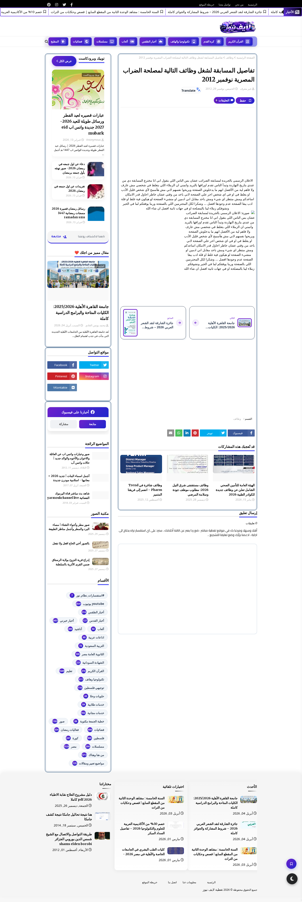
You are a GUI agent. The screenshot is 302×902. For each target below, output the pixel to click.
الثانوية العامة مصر (90, 654)
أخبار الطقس (93, 612)
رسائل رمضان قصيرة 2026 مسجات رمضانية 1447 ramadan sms (68, 213)
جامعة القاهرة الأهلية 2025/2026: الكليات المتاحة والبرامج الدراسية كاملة (81, 312)
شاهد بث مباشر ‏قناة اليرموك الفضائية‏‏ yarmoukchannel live (68, 496)
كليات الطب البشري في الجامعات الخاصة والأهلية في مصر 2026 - (143, 851)
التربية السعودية (91, 646)
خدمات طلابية (93, 704)
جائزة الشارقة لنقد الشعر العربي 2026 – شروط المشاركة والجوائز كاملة (225, 12)
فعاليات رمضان (67, 730)
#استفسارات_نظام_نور (87, 595)
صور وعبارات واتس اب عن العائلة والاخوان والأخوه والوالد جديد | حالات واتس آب (70, 458)
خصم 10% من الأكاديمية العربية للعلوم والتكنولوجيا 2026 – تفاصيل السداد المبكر (142, 828)
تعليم (65, 671)
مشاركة (63, 424)
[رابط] (71, 4)
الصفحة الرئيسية (246, 57)
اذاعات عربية (93, 637)
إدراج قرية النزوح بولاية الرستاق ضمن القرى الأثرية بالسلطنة (71, 562)
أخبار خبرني (63, 621)
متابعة (92, 424)
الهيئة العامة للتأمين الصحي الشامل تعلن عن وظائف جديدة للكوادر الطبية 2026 (235, 489)
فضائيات (96, 730)
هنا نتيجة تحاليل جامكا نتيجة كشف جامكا (69, 817)
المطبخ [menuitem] (55, 41)
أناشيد (75, 629)
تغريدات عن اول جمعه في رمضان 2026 (69, 188)
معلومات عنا (189, 882)
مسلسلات (95, 746)
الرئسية (211, 882)
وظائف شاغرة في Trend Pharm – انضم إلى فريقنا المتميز (145, 489)
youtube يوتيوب (90, 604)
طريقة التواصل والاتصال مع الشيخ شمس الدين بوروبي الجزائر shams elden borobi (69, 839)
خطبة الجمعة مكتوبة (89, 721)
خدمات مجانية (92, 713)
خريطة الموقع (206, 4)
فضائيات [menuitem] (77, 41)
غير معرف (245, 89)
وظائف (229, 57)
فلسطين (96, 738)
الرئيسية (252, 4)
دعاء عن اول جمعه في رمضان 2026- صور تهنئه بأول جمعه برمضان (70, 168)
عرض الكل (65, 61)
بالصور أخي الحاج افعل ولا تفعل (71, 543)
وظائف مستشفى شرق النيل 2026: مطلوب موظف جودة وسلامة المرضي (190, 489)
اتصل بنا (172, 882)
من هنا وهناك (93, 755)
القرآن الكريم (93, 671)
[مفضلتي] (291, 864)
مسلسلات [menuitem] (101, 41)
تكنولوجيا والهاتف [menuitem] (179, 41)
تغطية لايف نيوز (213, 889)
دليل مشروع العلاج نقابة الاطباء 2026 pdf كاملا (71, 797)
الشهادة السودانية (90, 663)
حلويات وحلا (94, 696)
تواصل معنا (225, 4)
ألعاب (98, 629)
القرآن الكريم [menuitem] (235, 41)
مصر (70, 746)
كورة (72, 738)
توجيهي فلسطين (91, 688)
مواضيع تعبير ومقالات (88, 763)
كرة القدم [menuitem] (209, 41)
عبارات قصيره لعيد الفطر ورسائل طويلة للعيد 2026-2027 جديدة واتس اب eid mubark (82, 124)
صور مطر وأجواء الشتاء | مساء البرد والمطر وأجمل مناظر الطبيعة (69, 527)
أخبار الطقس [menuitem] (149, 41)
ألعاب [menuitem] (125, 41)
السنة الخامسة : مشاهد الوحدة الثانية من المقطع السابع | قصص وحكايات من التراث (115, 12)
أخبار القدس (93, 621)
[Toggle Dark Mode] (292, 878)
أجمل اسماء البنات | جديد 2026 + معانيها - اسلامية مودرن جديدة (69, 478)
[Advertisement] (187, 143)
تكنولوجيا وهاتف (91, 679)
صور (58, 721)
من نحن (239, 4)
